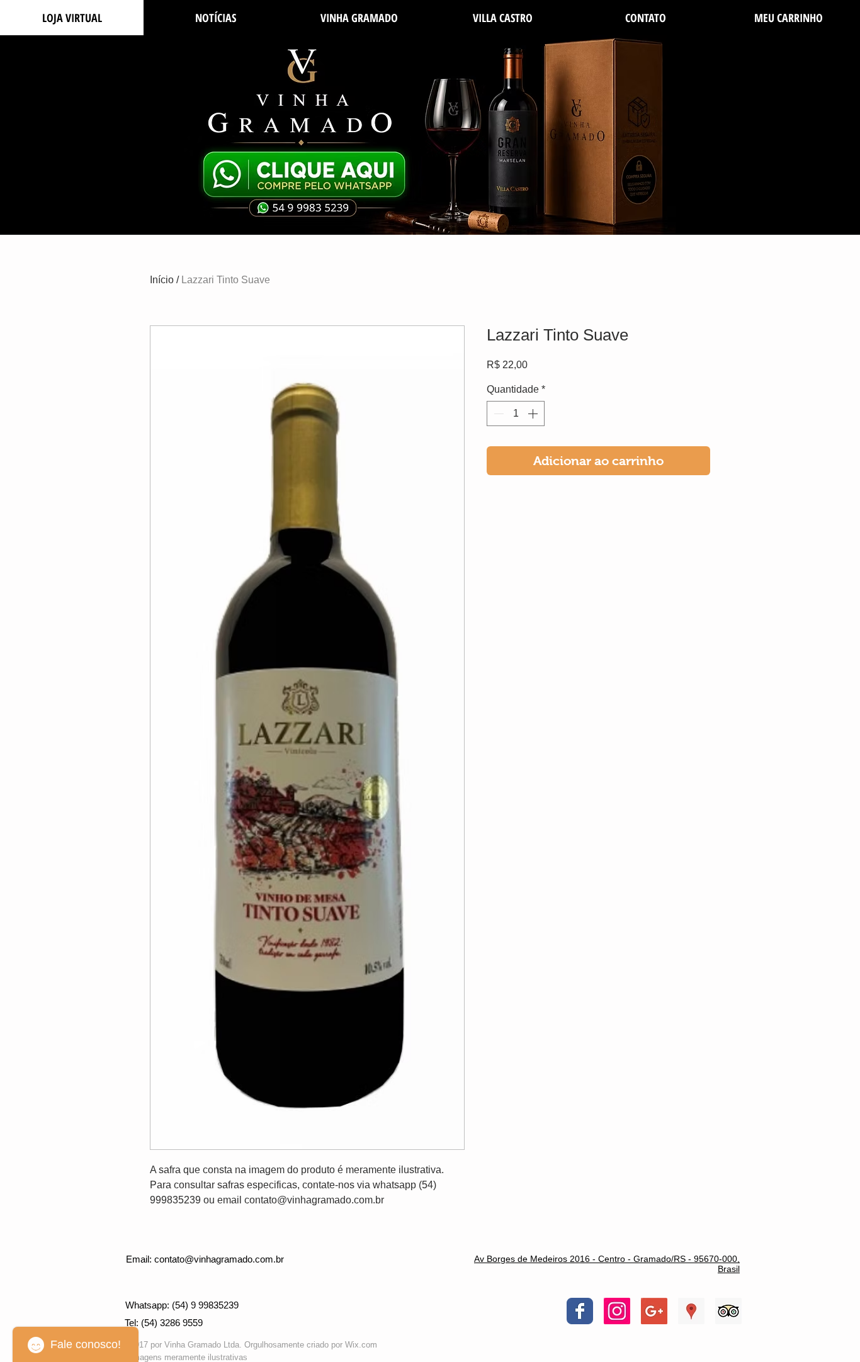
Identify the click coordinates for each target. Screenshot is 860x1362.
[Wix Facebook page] (580, 1311)
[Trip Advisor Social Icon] (728, 1311)
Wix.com (361, 1344)
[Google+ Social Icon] (654, 1311)
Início (162, 279)
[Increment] (534, 413)
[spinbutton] (515, 413)
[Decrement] (497, 413)
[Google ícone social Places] (691, 1311)
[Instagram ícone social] (617, 1311)
